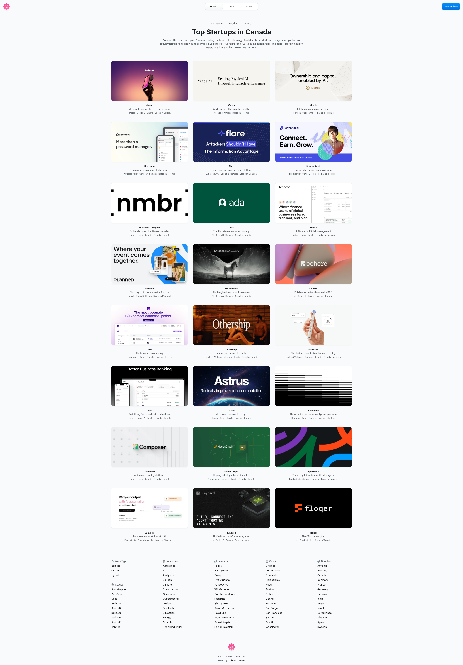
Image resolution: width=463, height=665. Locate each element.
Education (169, 612)
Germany (322, 589)
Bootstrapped (119, 589)
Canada (247, 23)
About (221, 656)
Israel (320, 608)
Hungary (322, 594)
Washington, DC (275, 627)
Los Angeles (273, 570)
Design (167, 603)
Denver (270, 598)
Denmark (322, 579)
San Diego (272, 608)
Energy (167, 617)
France (321, 584)
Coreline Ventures (224, 594)
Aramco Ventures (224, 617)
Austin (269, 584)
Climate (167, 584)
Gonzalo (242, 660)
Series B (116, 608)
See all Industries (172, 627)
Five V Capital (222, 579)
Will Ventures (221, 589)
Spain (320, 622)
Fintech (167, 622)
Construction (170, 589)
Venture (115, 627)
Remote (115, 565)
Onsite (115, 570)
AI (164, 570)
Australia (322, 570)
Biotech (167, 579)
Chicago (270, 565)
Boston (270, 589)
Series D (116, 617)
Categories (217, 23)
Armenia (322, 565)
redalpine (219, 598)
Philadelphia (273, 579)
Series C (116, 612)
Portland (271, 603)
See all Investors (223, 627)
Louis (230, 660)
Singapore (323, 617)
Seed (114, 598)
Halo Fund (220, 612)
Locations (233, 23)
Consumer (169, 594)
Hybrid (115, 575)
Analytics (168, 575)
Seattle (270, 622)
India (320, 598)
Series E (116, 622)
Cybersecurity (171, 598)
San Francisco (274, 612)
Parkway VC (221, 584)
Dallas (269, 594)
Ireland (321, 603)
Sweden (322, 627)
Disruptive (220, 575)
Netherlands (324, 612)
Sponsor (230, 656)
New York (271, 575)
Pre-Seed (116, 594)
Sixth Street (221, 603)
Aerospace (169, 565)
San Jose (271, 617)
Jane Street (221, 570)
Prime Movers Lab (224, 608)
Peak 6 (218, 565)
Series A (116, 603)
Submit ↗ (240, 656)
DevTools (168, 608)
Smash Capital (222, 622)
